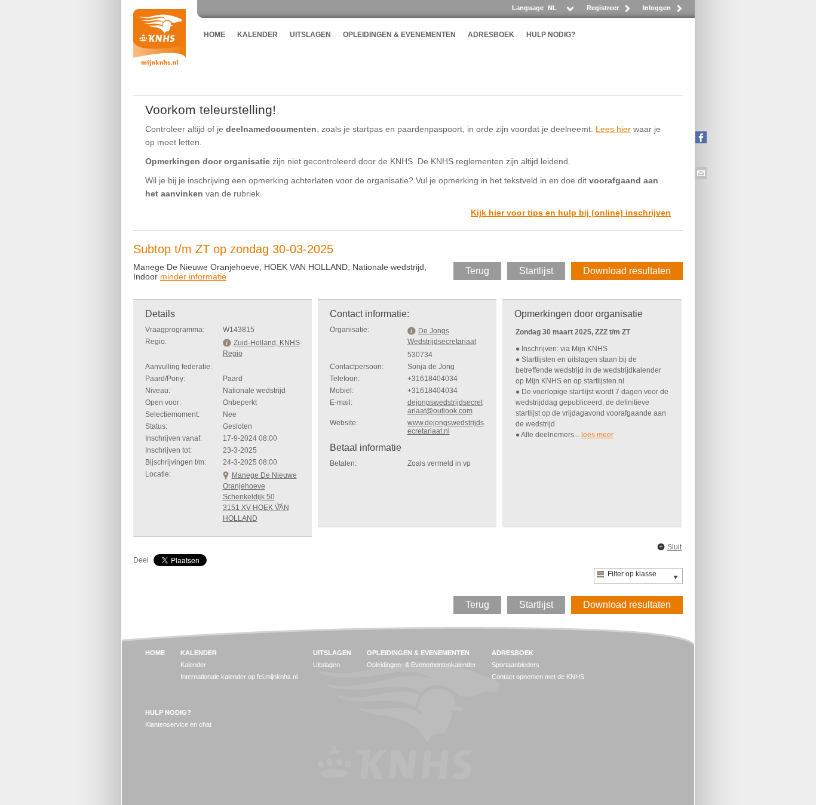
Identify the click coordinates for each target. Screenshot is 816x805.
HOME (214, 34)
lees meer (597, 435)
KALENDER (257, 34)
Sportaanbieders (515, 664)
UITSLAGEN (310, 34)
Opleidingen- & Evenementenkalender (421, 664)
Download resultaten (627, 271)
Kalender (193, 664)
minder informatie (193, 276)
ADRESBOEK (491, 34)
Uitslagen (326, 664)
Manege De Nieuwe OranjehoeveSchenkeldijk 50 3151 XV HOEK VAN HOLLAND (260, 497)
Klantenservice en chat (178, 724)
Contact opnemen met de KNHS (538, 676)
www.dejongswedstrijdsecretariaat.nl (445, 427)
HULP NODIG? (550, 34)
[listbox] (560, 11)
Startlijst (536, 271)
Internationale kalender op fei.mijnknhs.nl (238, 676)
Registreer (603, 7)
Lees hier (613, 129)
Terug (477, 271)
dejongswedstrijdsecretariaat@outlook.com (445, 406)
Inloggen (657, 7)
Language (528, 7)
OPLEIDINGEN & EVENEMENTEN (399, 34)
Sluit (674, 547)
